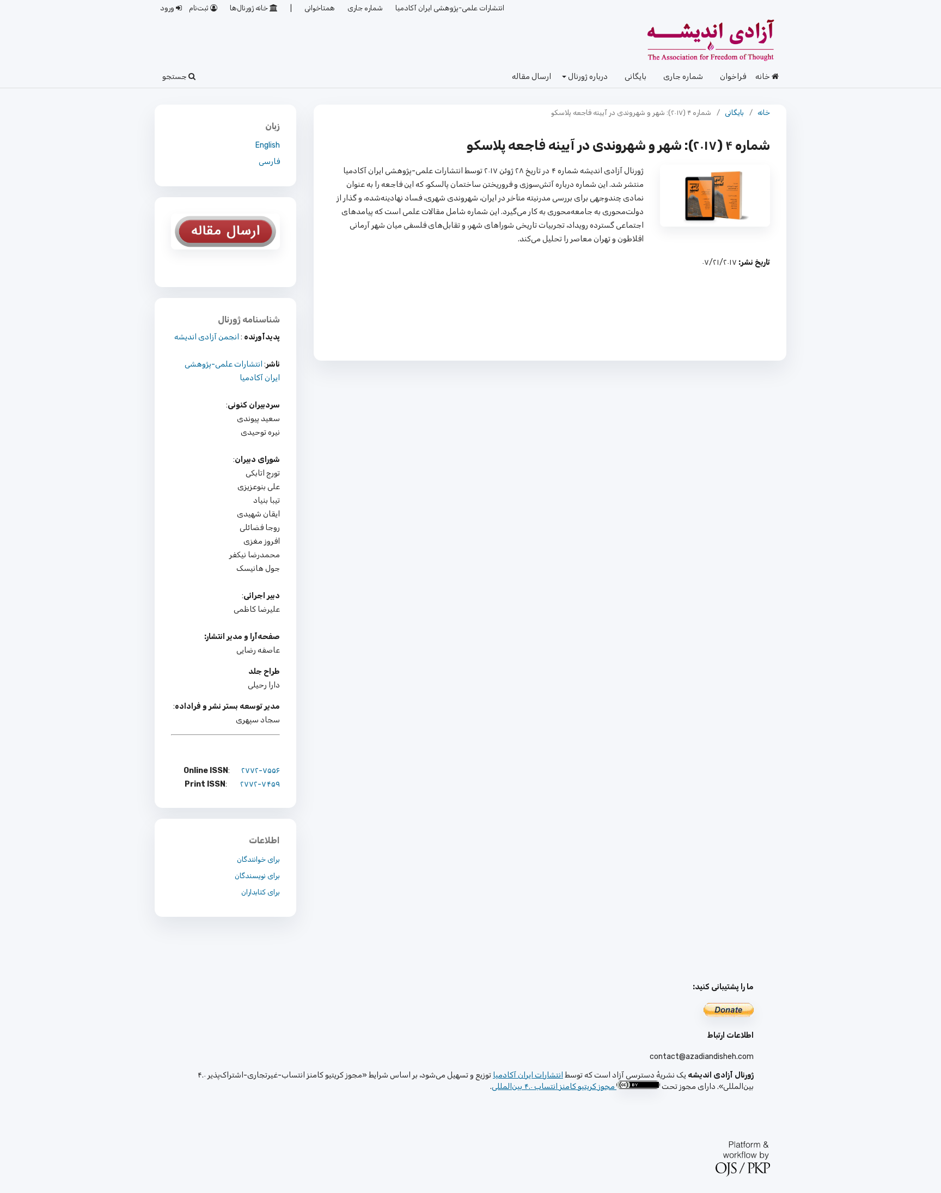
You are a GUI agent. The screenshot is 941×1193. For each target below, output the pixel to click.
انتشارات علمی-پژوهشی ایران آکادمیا (449, 8)
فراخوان (733, 76)
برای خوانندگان (258, 859)
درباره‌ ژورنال (587, 76)
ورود (168, 8)
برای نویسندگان (257, 876)
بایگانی (635, 76)
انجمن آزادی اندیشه (206, 337)
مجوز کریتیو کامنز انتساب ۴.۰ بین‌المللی (553, 1086)
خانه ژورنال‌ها (250, 8)
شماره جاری (683, 76)
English (267, 145)
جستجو (175, 76)
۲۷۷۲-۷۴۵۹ (260, 784)
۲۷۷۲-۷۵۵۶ (260, 770)
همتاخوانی (319, 8)
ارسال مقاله (531, 76)
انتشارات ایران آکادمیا (528, 1075)
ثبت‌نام (199, 8)
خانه (763, 76)
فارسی (269, 161)
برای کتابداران (260, 892)
